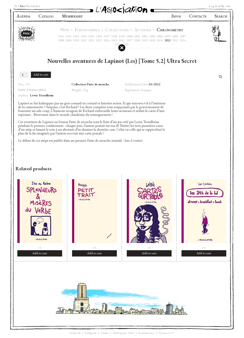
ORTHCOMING (88, 30)
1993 (76, 36)
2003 (152, 36)
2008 (61, 40)
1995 (91, 36)
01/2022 (154, 84)
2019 (145, 40)
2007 (183, 36)
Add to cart (41, 74)
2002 (145, 36)
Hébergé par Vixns (123, 333)
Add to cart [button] (39, 253)
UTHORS (143, 30)
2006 (175, 36)
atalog (46, 16)
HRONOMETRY (170, 30)
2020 (152, 40)
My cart (225, 6)
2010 (76, 40)
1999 (122, 36)
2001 (137, 36)
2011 (84, 40)
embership (72, 16)
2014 (107, 40)
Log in (213, 6)
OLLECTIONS (117, 30)
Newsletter (33, 6)
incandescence (146, 333)
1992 (68, 36)
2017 (129, 40)
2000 (129, 36)
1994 (84, 36)
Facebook (75, 333)
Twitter (105, 333)
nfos (176, 16)
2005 (168, 36)
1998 (114, 36)
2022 (168, 40)
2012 (91, 40)
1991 (61, 36)
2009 (68, 40)
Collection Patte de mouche (90, 84)
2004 (160, 36)
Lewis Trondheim (41, 95)
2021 (160, 40)
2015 (114, 40)
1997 (107, 36)
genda (23, 16)
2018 (137, 40)
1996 (99, 36)
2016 (122, 40)
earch (221, 16)
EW (65, 30)
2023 (175, 40)
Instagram (90, 333)
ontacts (197, 16)
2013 (99, 40)
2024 (183, 40)
